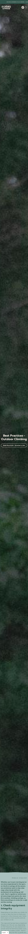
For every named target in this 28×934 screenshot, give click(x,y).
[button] (25, 7)
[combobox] (5, 932)
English (4, 932)
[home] (6, 7)
